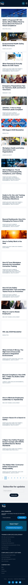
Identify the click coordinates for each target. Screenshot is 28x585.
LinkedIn (16, 582)
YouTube (20, 582)
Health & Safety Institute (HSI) (2, 3)
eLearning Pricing (4, 547)
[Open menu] (26, 3)
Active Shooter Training (6, 539)
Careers (2, 569)
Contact (3, 573)
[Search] (23, 3)
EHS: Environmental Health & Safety (8, 555)
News (2, 567)
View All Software (4, 561)
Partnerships (3, 571)
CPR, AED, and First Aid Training (7, 537)
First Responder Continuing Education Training (10, 545)
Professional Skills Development (7, 543)
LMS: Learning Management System (8, 559)
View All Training (4, 549)
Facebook (9, 582)
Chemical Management (5, 557)
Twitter (13, 582)
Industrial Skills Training (6, 541)
